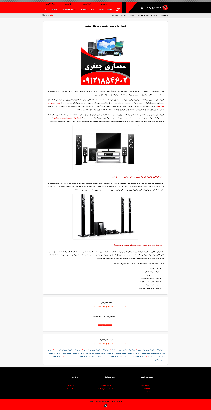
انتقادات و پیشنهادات (105, 389)
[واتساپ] (106, 407)
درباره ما (123, 15)
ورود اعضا (45, 15)
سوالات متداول (107, 385)
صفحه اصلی (164, 15)
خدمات (155, 15)
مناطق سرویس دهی (143, 15)
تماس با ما (115, 15)
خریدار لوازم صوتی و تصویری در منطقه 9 (67, 118)
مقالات (132, 15)
